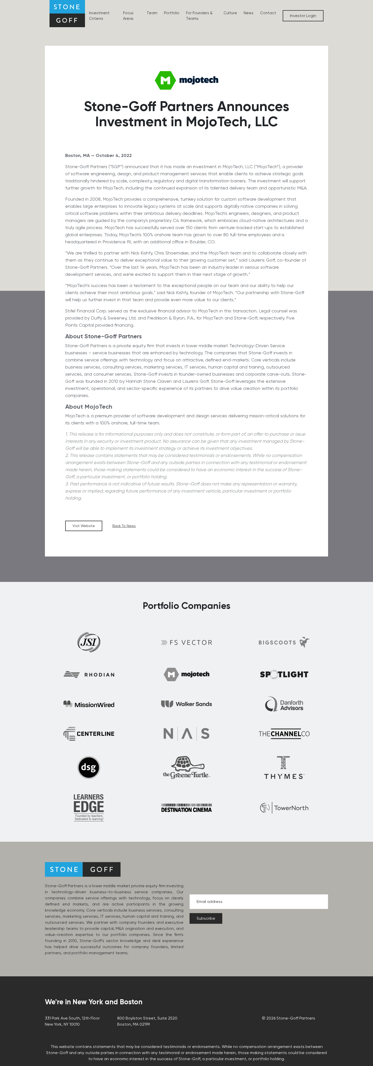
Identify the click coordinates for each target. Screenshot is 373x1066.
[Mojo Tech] (186, 674)
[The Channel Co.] (284, 733)
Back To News (124, 526)
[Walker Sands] (186, 704)
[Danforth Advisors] (284, 703)
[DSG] (88, 767)
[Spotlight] (284, 674)
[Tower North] (284, 808)
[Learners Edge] (89, 807)
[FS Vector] (186, 642)
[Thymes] (284, 767)
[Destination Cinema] (186, 808)
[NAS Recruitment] (186, 734)
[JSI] (88, 642)
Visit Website (84, 526)
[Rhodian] (88, 674)
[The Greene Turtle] (186, 767)
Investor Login (303, 15)
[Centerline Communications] (88, 734)
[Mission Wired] (88, 704)
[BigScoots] (284, 642)
